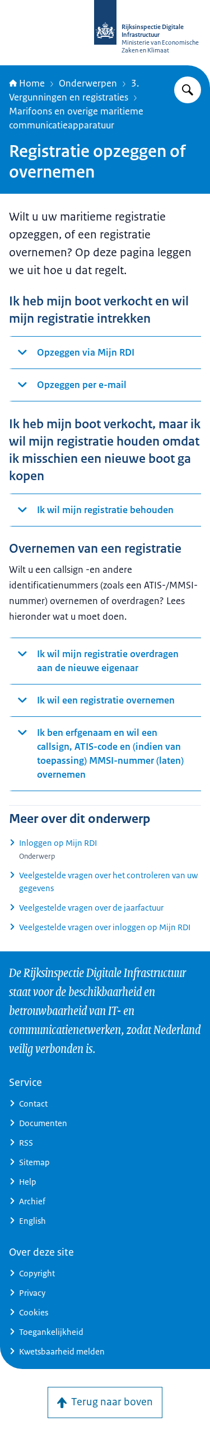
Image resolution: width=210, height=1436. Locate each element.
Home (32, 83)
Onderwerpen (88, 83)
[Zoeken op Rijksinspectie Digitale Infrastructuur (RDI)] (187, 89)
